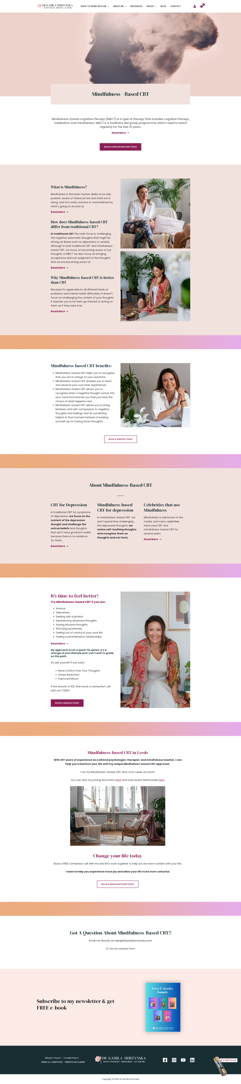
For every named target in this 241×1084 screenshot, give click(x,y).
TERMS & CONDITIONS (52, 1062)
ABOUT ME (118, 6)
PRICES (150, 6)
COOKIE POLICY (71, 1057)
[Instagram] (174, 1060)
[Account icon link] (194, 6)
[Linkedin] (192, 1060)
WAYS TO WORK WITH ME (93, 6)
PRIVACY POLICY (53, 1057)
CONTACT (175, 6)
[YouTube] (183, 1060)
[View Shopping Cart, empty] (201, 6)
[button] (107, 6)
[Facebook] (165, 1060)
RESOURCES (136, 6)
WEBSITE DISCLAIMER (75, 1062)
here (118, 780)
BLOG (163, 6)
